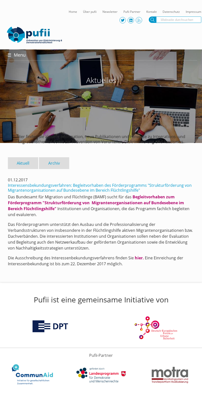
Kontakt (151, 12)
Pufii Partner (131, 12)
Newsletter (110, 12)
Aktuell (23, 163)
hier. (139, 258)
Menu (16, 55)
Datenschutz (171, 12)
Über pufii (90, 12)
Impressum (193, 12)
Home (73, 12)
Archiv (54, 163)
